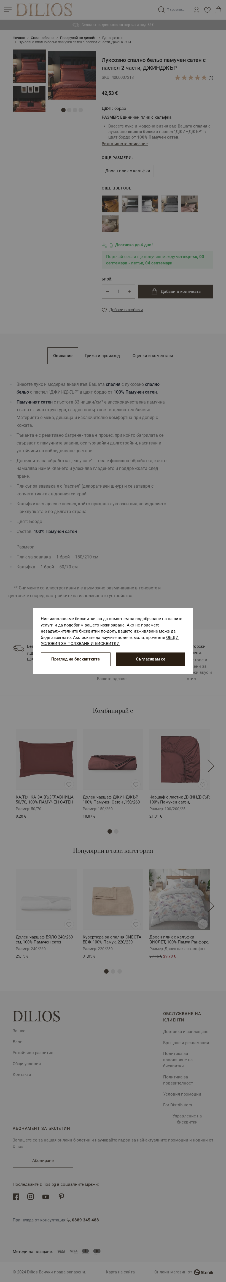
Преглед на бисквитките (75, 659)
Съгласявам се (150, 659)
